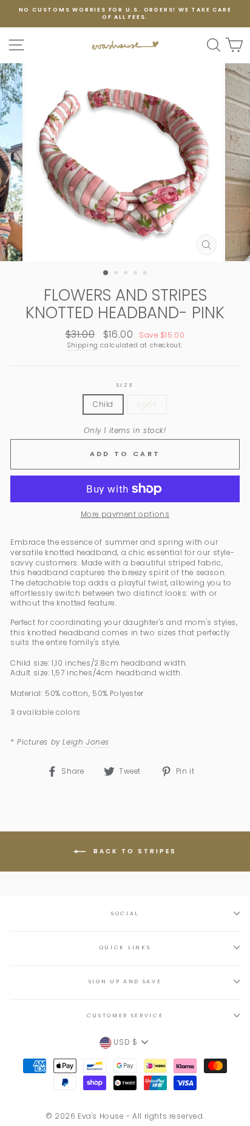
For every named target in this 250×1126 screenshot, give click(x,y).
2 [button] (117, 274)
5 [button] (146, 274)
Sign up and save (125, 981)
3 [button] (127, 274)
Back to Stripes (133, 851)
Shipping (82, 345)
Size (125, 385)
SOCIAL (125, 913)
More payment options (125, 514)
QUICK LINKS (125, 947)
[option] (125, 13)
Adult (147, 404)
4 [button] (136, 274)
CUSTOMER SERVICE (125, 1015)
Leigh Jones (85, 742)
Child (103, 404)
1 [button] (106, 273)
